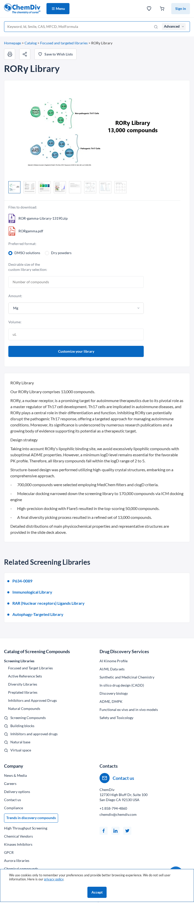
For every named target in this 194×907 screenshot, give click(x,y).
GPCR (9, 852)
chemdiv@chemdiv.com (118, 814)
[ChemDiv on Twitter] (127, 831)
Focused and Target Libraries (30, 668)
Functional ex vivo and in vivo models (129, 709)
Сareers (10, 783)
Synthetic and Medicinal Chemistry (127, 677)
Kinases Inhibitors (18, 844)
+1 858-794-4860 (113, 808)
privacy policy (53, 879)
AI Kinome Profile (114, 661)
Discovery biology (114, 693)
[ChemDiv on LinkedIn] (115, 831)
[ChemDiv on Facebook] (104, 831)
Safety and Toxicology (116, 717)
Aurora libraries (16, 860)
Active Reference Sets (25, 676)
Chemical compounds (21, 868)
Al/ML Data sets (112, 669)
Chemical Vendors (18, 836)
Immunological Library (32, 592)
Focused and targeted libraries (64, 43)
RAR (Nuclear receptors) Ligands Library (48, 603)
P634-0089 (22, 580)
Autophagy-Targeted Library (37, 614)
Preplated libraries (22, 692)
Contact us (12, 800)
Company (13, 766)
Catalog (31, 43)
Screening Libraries (19, 661)
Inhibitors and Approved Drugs (32, 700)
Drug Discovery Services (124, 651)
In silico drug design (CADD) (122, 685)
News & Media (15, 775)
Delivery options (17, 791)
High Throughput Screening (25, 828)
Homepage (12, 43)
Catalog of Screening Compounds (37, 651)
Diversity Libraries (22, 684)
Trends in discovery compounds (31, 818)
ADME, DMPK (111, 701)
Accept (97, 892)
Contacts (109, 766)
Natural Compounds (24, 708)
